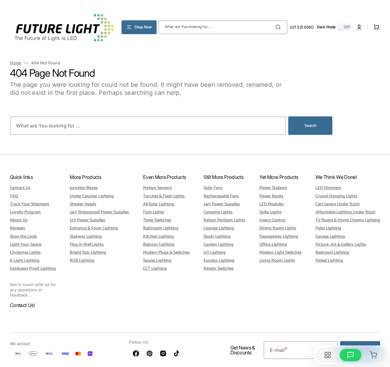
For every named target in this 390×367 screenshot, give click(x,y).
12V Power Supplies (87, 220)
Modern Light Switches (280, 252)
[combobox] (222, 27)
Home (15, 62)
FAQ (14, 196)
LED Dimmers (328, 188)
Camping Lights (217, 212)
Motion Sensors (157, 188)
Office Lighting (273, 244)
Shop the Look (23, 236)
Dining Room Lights (277, 228)
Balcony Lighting (158, 244)
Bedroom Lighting (332, 252)
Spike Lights (270, 212)
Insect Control (272, 220)
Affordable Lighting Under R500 (345, 212)
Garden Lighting (218, 244)
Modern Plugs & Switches (166, 252)
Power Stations (273, 188)
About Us (18, 220)
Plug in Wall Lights (87, 244)
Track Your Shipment (29, 204)
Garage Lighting (330, 236)
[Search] (279, 27)
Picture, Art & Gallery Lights (340, 244)
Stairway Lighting (86, 236)
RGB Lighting (82, 260)
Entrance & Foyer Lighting (94, 228)
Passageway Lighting (278, 236)
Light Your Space (25, 244)
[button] (359, 27)
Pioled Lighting (329, 260)
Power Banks (271, 196)
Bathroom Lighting (161, 228)
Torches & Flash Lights (164, 196)
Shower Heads (83, 204)
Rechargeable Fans (221, 196)
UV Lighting (214, 252)
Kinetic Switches (218, 268)
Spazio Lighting (157, 260)
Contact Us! (22, 305)
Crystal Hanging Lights (336, 196)
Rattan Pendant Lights (224, 220)
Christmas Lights (25, 252)
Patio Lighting (328, 228)
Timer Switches (157, 220)
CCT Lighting (155, 268)
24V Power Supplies (221, 204)
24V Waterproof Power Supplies (99, 212)
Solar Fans (212, 188)
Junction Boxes (84, 188)
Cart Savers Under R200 (337, 204)
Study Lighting (217, 236)
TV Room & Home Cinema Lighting (347, 220)
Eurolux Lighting (218, 260)
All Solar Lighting (158, 204)
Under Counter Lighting (92, 196)
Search (310, 126)
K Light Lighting (24, 260)
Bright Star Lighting (88, 252)
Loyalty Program (25, 212)
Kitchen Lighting (158, 236)
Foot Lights (153, 212)
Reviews (17, 228)
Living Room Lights (277, 260)
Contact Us (20, 188)
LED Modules (271, 204)
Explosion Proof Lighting (33, 268)
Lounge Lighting (218, 228)
